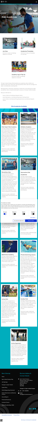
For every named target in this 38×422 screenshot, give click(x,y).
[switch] (14, 214)
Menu (36, 1)
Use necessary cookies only (19, 220)
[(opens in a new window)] (30, 409)
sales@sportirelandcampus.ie (26, 394)
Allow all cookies (31, 220)
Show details (32, 217)
